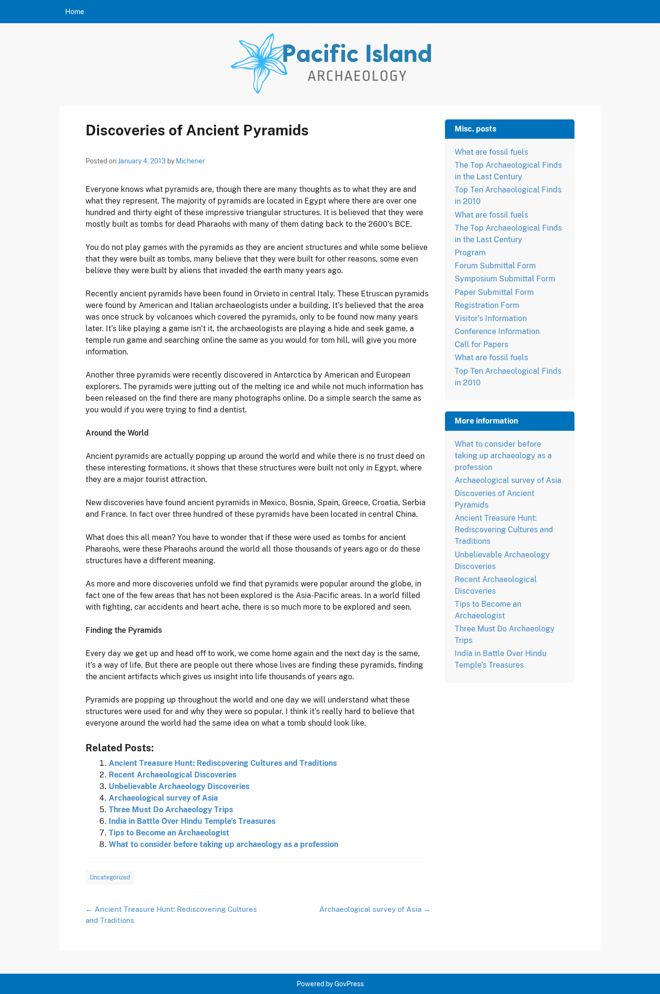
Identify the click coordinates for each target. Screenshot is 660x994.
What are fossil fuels (491, 152)
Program (470, 252)
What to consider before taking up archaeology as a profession (223, 844)
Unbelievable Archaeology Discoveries (179, 786)
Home (74, 11)
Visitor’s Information (491, 318)
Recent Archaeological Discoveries (172, 774)
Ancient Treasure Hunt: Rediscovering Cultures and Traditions (223, 763)
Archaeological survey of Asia (163, 798)
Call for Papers (481, 344)
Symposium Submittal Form (505, 278)
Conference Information (497, 331)
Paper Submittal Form (494, 292)
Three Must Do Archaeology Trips (171, 809)
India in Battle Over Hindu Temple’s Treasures (192, 821)
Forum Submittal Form (495, 265)
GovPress (349, 984)
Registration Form (487, 305)
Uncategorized (110, 877)
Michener (190, 161)
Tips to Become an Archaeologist (169, 832)
